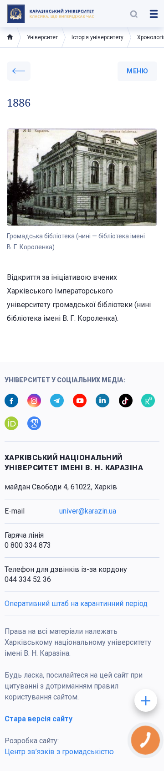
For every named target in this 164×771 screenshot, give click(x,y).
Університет (42, 37)
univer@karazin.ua (87, 511)
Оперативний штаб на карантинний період (76, 603)
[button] (134, 14)
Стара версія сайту (38, 718)
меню (137, 71)
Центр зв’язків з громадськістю (59, 751)
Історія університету (97, 37)
